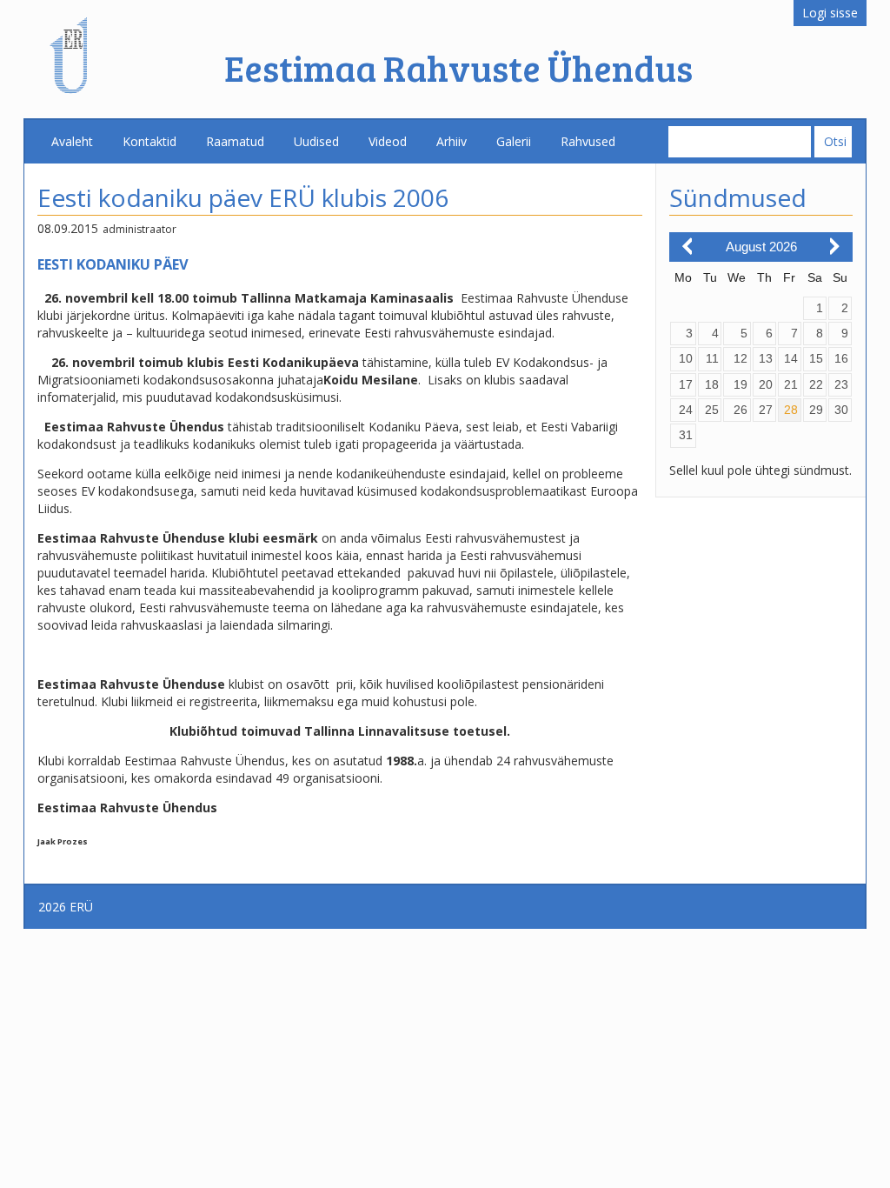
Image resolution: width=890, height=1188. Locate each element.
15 (816, 358)
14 (791, 358)
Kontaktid (149, 141)
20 (766, 384)
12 (740, 358)
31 (686, 435)
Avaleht (72, 141)
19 (740, 384)
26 (740, 410)
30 (841, 410)
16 (841, 358)
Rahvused (588, 141)
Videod (388, 141)
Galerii (513, 141)
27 (766, 410)
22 (816, 384)
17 (686, 384)
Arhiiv (451, 141)
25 (712, 410)
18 (712, 384)
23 (841, 384)
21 (791, 384)
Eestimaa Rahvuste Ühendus (458, 67)
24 (686, 410)
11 (712, 358)
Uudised (316, 141)
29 (816, 410)
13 (766, 358)
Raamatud (235, 141)
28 (791, 410)
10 (686, 358)
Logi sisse (830, 12)
